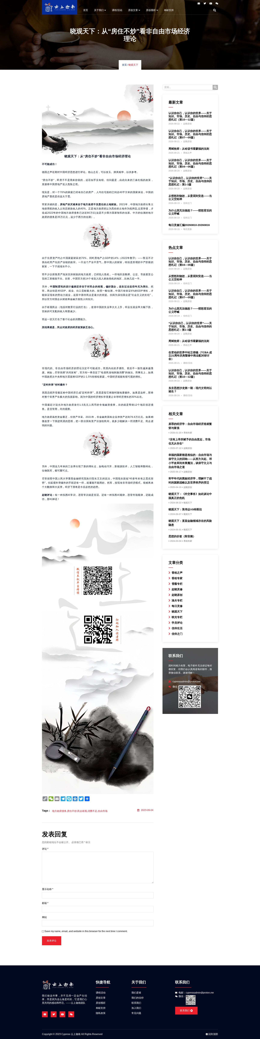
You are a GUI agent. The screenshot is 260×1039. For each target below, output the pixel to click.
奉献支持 (169, 10)
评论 (45, 849)
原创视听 (151, 10)
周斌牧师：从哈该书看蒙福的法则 (189, 148)
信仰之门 (187, 203)
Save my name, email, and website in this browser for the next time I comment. (86, 931)
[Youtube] (211, 3)
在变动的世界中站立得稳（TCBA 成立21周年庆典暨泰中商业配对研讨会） (190, 355)
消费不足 (92, 811)
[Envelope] (199, 3)
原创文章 (133, 10)
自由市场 (102, 811)
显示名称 (47, 889)
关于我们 (99, 10)
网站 (44, 917)
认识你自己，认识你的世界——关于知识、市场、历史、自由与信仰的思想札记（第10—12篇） (190, 116)
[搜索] (215, 87)
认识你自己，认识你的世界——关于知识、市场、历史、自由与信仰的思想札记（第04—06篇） (190, 163)
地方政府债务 (59, 811)
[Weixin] (217, 3)
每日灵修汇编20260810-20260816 (189, 225)
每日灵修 (187, 229)
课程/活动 (117, 10)
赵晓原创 (187, 123)
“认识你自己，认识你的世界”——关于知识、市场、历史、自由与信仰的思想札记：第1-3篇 (190, 181)
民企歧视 (82, 811)
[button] (214, 10)
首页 (85, 10)
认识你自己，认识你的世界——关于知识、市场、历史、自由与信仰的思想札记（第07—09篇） (190, 134)
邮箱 (45, 903)
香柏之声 (187, 153)
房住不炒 (72, 811)
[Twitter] (205, 3)
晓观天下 (133, 65)
